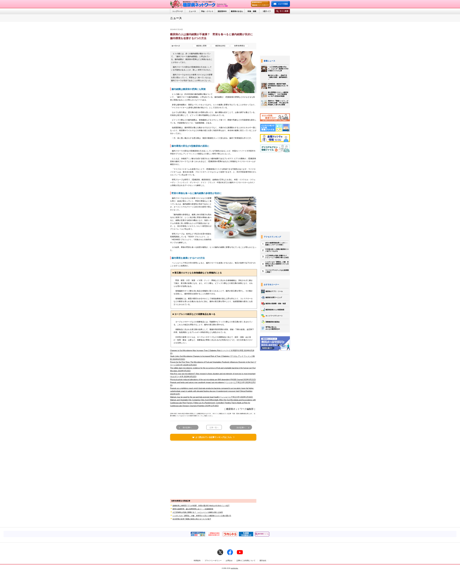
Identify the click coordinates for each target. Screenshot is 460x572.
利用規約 (197, 560)
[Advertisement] (213, 469)
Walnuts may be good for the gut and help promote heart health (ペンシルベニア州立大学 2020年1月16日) (211, 397)
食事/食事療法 (239, 46)
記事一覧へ (214, 427)
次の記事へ (240, 427)
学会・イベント (207, 11)
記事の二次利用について (246, 560)
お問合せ (229, 560)
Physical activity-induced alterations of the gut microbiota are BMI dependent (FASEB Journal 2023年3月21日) (213, 380)
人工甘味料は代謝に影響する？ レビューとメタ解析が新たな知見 (197, 512)
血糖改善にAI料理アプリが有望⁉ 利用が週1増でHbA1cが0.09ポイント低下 (201, 506)
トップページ (177, 11)
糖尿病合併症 (220, 46)
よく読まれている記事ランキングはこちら (213, 437)
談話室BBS (222, 11)
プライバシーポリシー (213, 560)
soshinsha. (234, 568)
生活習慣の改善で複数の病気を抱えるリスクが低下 (191, 519)
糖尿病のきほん (237, 11)
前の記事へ (187, 427)
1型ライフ (267, 11)
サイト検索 (284, 11)
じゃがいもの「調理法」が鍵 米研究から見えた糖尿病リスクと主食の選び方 (201, 516)
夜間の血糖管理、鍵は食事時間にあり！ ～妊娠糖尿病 (192, 509)
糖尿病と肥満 (201, 46)
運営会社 (262, 560)
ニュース (192, 11)
